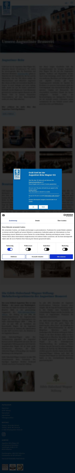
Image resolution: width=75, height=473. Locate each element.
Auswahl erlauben (37, 256)
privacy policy (32, 190)
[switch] (28, 249)
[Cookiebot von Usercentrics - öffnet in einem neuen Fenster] (65, 215)
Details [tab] (37, 220)
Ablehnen (14, 256)
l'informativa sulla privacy (51, 195)
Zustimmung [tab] (13, 220)
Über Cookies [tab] (62, 220)
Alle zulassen (61, 256)
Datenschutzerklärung (35, 182)
